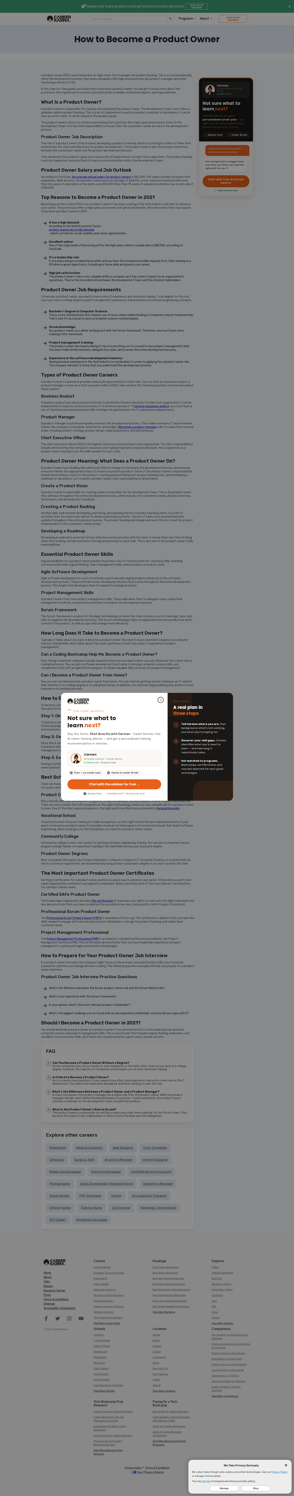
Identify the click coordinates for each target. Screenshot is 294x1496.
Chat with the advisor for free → (114, 784)
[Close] (161, 700)
